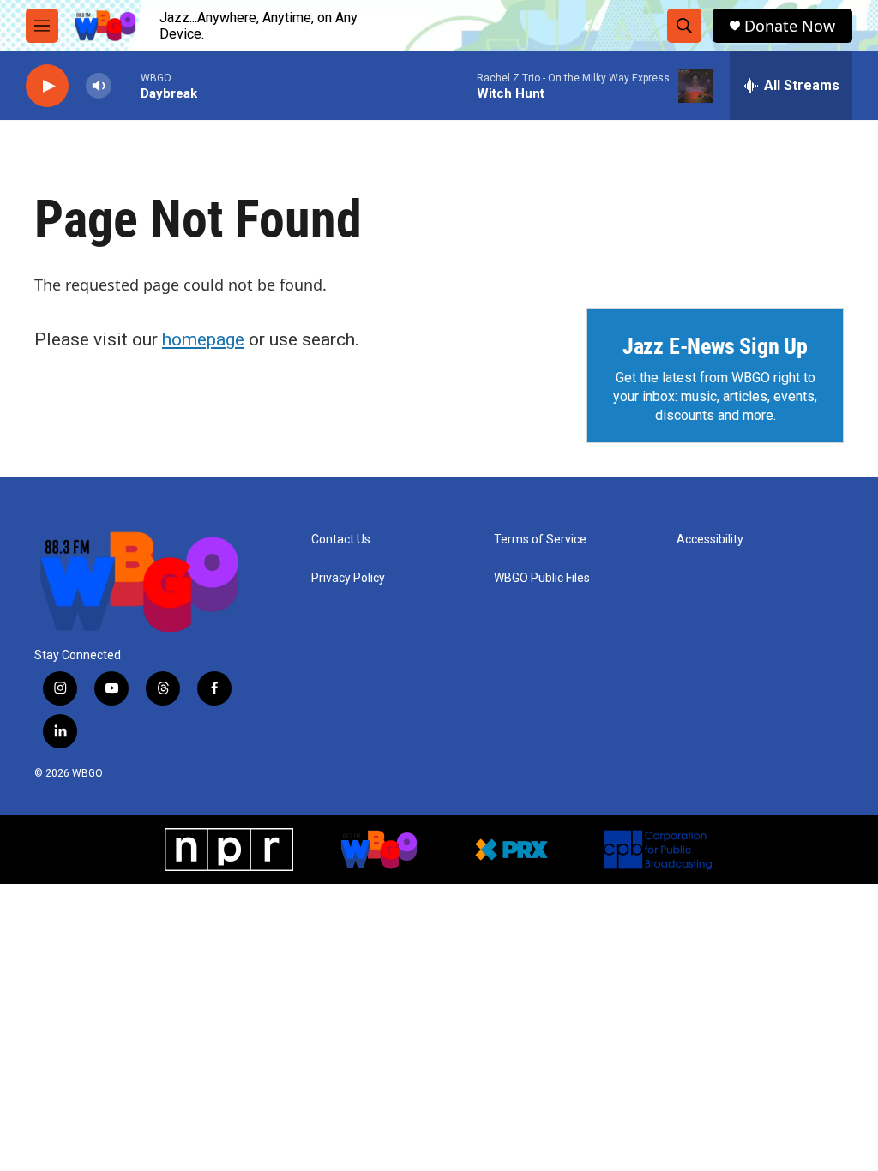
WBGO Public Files (542, 578)
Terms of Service (540, 539)
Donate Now (789, 26)
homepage (203, 339)
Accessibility (710, 539)
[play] (47, 86)
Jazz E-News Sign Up (715, 346)
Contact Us (340, 539)
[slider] (126, 85)
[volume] (98, 86)
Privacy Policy (348, 578)
